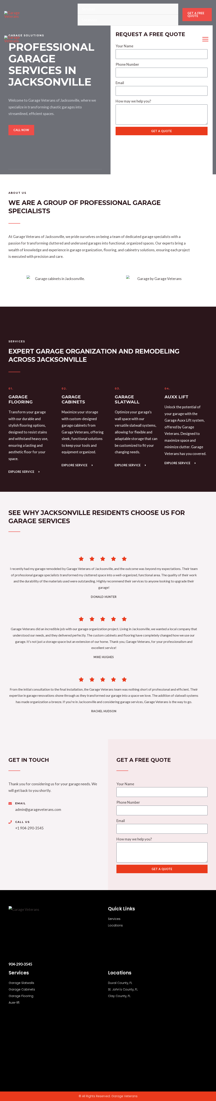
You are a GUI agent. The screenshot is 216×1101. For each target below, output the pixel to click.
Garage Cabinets (22, 989)
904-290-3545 (20, 964)
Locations (89, 20)
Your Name (125, 784)
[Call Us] (10, 822)
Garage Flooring (21, 996)
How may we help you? (133, 101)
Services (88, 9)
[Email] (10, 803)
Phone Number (127, 64)
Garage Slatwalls (21, 983)
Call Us (22, 822)
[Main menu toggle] (205, 39)
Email (120, 83)
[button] (197, 14)
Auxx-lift (14, 1002)
